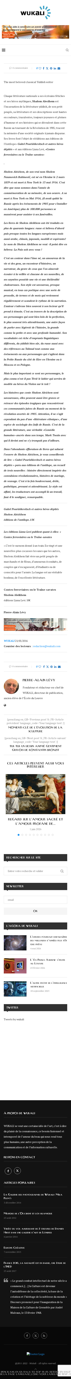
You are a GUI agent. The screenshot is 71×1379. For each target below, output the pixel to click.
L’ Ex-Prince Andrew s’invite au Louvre (47, 962)
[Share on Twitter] (47, 68)
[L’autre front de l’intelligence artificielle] (15, 989)
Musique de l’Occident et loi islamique (28, 1213)
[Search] (67, 50)
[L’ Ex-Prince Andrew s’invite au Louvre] (15, 965)
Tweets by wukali (14, 1019)
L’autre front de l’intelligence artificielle (48, 985)
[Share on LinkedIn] (55, 68)
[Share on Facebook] (43, 68)
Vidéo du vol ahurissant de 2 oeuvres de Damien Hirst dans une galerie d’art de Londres (34, 1230)
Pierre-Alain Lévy (39, 680)
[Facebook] (8, 1171)
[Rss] (44, 1336)
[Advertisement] (35, 1058)
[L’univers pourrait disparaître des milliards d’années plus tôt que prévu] (15, 942)
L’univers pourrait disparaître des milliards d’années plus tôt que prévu (48, 941)
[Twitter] (17, 1171)
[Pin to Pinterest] (51, 68)
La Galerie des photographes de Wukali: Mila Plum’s (33, 1196)
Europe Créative (14, 1247)
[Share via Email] (59, 68)
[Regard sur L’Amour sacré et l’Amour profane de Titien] (35, 794)
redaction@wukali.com (46, 646)
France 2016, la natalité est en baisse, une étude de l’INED (35, 1265)
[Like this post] (40, 68)
